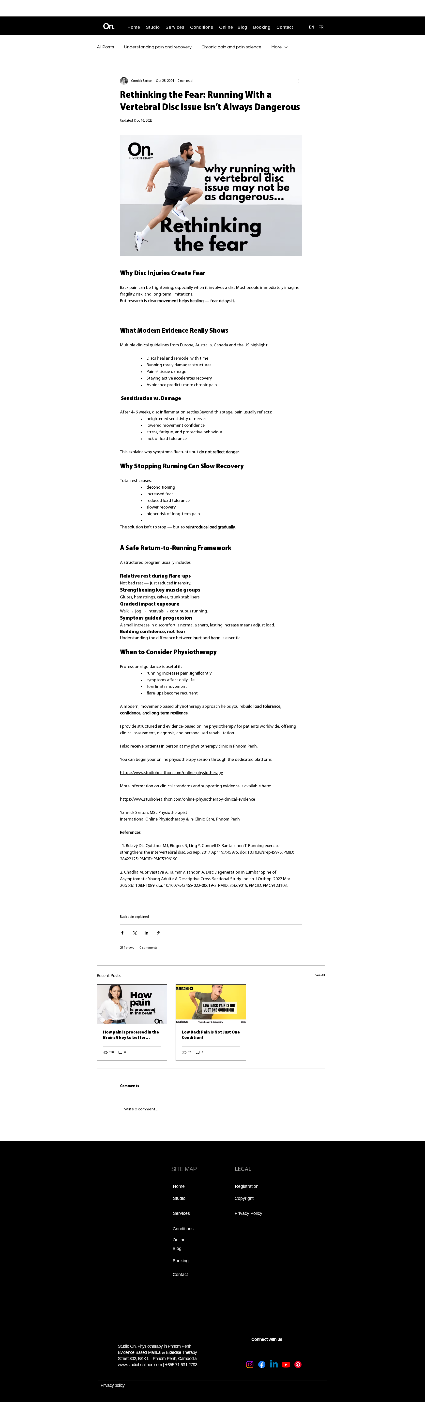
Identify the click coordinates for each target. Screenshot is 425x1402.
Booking (262, 27)
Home (133, 27)
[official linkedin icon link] (274, 1364)
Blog (242, 27)
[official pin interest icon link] (298, 1364)
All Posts (105, 47)
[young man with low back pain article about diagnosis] (211, 1004)
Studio (153, 27)
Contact (284, 27)
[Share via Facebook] (122, 932)
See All (320, 975)
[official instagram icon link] (250, 1364)
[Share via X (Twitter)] (134, 932)
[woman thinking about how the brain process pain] (132, 1004)
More (276, 47)
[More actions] (299, 81)
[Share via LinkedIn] (146, 932)
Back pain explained (134, 917)
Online (226, 27)
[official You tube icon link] (286, 1364)
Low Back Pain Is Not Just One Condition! (211, 1035)
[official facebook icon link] (262, 1364)
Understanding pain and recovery (158, 47)
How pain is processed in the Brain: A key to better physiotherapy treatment (131, 1035)
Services (175, 27)
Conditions (204, 27)
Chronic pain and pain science (231, 47)
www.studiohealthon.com (140, 1364)
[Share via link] (158, 932)
